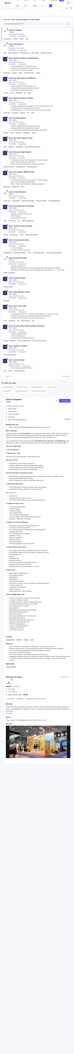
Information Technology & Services (35, 698)
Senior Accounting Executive (19, 240)
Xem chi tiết (64, 677)
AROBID (11, 32)
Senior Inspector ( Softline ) (18, 346)
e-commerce (10, 698)
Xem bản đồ (46, 427)
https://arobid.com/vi (15, 694)
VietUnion (11, 260)
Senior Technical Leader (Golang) (20, 226)
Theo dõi (15, 686)
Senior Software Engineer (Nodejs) (21, 98)
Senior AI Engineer (15, 30)
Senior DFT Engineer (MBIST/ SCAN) (21, 172)
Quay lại (7, 376)
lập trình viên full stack (39, 391)
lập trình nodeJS (52, 387)
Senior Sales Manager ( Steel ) (19, 292)
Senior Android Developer (18, 258)
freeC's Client (13, 60)
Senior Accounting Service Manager (21, 206)
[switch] (68, 24)
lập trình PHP (7, 391)
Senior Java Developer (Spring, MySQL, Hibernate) (26, 326)
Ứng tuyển (65, 401)
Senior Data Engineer (16, 44)
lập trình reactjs (22, 387)
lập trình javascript (22, 391)
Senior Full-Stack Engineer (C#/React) (22, 78)
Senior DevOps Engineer (17, 118)
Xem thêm (66, 376)
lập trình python (8, 387)
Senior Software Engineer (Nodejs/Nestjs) (23, 58)
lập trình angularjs (37, 387)
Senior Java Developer (17, 360)
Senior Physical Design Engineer (20, 152)
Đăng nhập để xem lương (16, 34)
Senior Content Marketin (17, 192)
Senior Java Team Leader (18, 306)
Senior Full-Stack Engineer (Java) (20, 138)
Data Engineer (11, 667)
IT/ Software (19, 698)
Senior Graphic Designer (17, 278)
